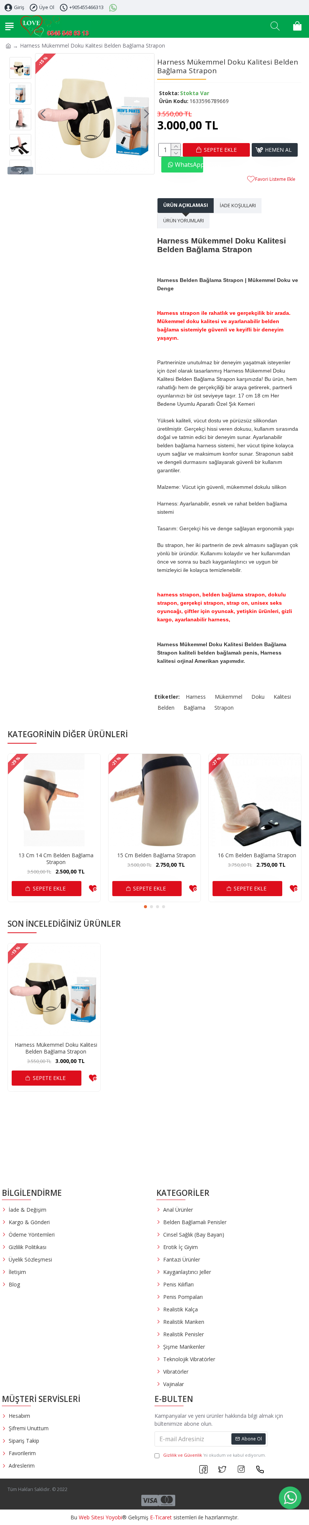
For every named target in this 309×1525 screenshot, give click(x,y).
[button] (42, 114)
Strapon (224, 707)
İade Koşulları (238, 205)
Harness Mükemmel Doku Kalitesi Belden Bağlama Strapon (56, 1048)
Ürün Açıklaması (185, 205)
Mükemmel (228, 696)
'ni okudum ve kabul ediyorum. (214, 1455)
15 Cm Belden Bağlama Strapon (156, 855)
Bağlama (194, 707)
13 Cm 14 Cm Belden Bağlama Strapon (55, 859)
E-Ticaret (161, 1517)
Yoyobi (114, 1517)
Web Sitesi (91, 1517)
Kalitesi (282, 696)
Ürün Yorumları (183, 220)
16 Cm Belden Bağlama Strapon (257, 855)
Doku (258, 696)
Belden (166, 707)
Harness (196, 696)
